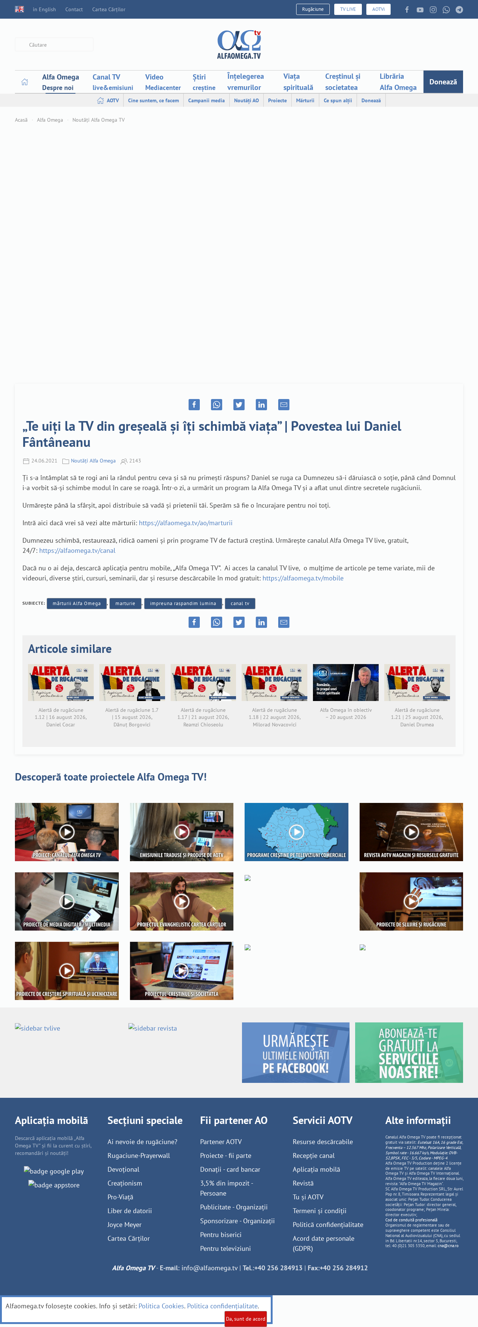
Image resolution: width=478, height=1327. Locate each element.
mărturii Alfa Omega (77, 603)
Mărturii (305, 100)
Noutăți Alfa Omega (93, 460)
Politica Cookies (161, 1306)
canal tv (240, 603)
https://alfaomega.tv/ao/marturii (186, 522)
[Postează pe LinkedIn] (261, 404)
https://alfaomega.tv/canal (77, 550)
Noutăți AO (246, 100)
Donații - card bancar (230, 1169)
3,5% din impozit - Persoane (226, 1188)
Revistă (303, 1183)
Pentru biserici (221, 1234)
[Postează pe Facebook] (194, 404)
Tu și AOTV (308, 1197)
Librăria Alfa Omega (398, 81)
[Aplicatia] (54, 1170)
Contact (74, 9)
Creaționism (125, 1183)
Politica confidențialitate (222, 1306)
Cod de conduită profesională (411, 1219)
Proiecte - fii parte (225, 1155)
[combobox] (54, 45)
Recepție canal (314, 1155)
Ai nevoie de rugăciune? (142, 1141)
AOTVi (378, 9)
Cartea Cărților (108, 9)
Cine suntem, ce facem (153, 100)
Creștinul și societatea (342, 81)
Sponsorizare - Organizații (237, 1221)
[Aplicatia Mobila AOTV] (54, 1184)
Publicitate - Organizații (234, 1207)
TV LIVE (348, 9)
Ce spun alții (338, 100)
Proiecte (277, 100)
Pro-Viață (120, 1197)
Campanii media (206, 100)
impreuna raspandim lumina (183, 603)
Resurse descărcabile (323, 1141)
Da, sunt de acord (246, 1318)
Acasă (21, 119)
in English (44, 9)
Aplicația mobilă (316, 1169)
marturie (125, 603)
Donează (443, 82)
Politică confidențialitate (328, 1224)
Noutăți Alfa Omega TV (98, 119)
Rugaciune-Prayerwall (139, 1155)
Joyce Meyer (125, 1224)
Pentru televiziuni (225, 1248)
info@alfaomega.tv (209, 1268)
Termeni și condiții (320, 1210)
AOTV (112, 100)
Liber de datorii (130, 1210)
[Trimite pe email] (283, 404)
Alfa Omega (50, 119)
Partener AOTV (221, 1141)
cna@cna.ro (448, 1245)
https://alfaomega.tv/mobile (303, 578)
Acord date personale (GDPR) (323, 1243)
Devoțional (123, 1169)
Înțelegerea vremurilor (245, 81)
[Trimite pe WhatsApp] (216, 404)
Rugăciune (313, 9)
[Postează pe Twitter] (239, 404)
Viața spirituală (298, 81)
